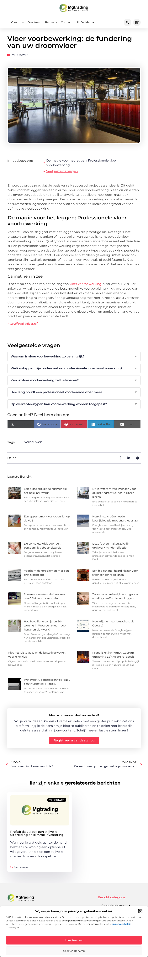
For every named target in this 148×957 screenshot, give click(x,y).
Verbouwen (20, 55)
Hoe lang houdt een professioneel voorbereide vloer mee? (74, 392)
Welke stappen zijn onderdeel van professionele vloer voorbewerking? (74, 368)
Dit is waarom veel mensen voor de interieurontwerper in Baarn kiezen (114, 493)
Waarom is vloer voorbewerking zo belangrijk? (74, 356)
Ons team (34, 22)
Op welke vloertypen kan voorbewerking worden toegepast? (74, 404)
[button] (140, 911)
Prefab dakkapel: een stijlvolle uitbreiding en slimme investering (36, 833)
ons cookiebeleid (121, 924)
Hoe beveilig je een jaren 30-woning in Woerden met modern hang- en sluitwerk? (46, 625)
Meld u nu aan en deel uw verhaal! (74, 715)
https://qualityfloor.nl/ (23, 323)
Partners (51, 22)
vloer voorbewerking (85, 284)
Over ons (17, 22)
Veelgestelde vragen (62, 171)
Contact (66, 22)
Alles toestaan (74, 940)
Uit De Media (85, 22)
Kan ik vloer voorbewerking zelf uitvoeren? (74, 380)
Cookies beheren (74, 950)
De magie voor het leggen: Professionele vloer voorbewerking (81, 163)
